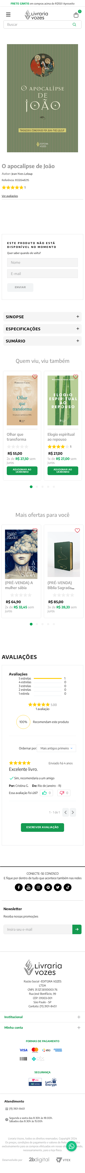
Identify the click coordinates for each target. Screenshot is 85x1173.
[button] (31, 624)
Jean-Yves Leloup (22, 173)
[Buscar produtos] (75, 24)
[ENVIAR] (77, 929)
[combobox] (42, 24)
